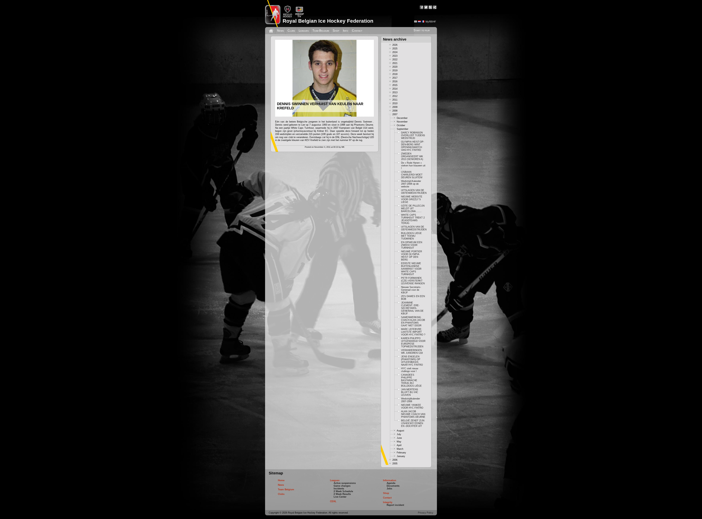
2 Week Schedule (343, 491)
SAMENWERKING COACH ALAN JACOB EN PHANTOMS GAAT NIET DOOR (413, 321)
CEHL (333, 501)
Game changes (342, 485)
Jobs (389, 488)
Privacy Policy (425, 512)
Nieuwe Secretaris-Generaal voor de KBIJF (411, 290)
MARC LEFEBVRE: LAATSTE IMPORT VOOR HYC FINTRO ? (413, 332)
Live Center (340, 496)
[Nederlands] (419, 21)
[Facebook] (421, 7)
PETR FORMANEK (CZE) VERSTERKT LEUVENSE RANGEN (413, 281)
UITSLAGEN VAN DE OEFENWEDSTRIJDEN (413, 191)
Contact (357, 30)
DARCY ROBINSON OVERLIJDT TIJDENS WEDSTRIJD (413, 135)
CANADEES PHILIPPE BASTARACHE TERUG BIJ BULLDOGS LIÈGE (411, 380)
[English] (415, 21)
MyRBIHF (431, 21)
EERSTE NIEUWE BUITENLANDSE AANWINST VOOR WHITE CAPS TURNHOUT (411, 269)
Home (281, 480)
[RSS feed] (430, 7)
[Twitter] (426, 7)
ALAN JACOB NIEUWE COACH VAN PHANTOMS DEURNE (413, 414)
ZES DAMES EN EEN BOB (413, 297)
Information (389, 480)
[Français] (423, 21)
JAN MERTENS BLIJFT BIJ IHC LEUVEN (409, 392)
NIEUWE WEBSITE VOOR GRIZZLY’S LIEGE (411, 199)
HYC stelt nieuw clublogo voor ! (409, 370)
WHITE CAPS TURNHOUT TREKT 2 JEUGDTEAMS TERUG (413, 219)
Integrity (387, 502)
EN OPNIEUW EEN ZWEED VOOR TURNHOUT (411, 245)
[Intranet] (435, 7)
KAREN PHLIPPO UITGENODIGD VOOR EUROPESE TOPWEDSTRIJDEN (413, 342)
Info (345, 30)
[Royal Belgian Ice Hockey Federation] (272, 13)
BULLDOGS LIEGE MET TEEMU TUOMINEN (411, 236)
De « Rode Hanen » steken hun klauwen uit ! (413, 165)
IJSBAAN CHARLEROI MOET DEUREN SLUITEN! (411, 175)
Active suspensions (345, 483)
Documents (393, 485)
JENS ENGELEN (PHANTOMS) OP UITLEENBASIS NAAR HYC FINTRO (412, 360)
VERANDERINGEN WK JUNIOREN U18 (412, 351)
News (280, 30)
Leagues (304, 30)
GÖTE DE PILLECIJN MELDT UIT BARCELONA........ (412, 208)
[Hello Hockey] (287, 16)
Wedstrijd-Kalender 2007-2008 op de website (411, 184)
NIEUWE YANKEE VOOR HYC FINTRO (412, 406)
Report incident (395, 505)
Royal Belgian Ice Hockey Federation (328, 21)
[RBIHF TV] (299, 16)
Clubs (291, 30)
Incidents (339, 488)
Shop (336, 30)
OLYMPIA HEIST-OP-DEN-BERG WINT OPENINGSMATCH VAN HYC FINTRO (412, 145)
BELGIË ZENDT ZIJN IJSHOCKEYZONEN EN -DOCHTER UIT (412, 423)
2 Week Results (342, 494)
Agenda (391, 483)
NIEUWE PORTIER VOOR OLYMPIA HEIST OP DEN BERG (411, 255)
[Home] (271, 30)
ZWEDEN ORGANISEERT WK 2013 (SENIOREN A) (412, 156)
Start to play (422, 30)
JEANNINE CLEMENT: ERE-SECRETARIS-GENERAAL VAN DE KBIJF (412, 308)
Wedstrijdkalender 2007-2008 (410, 400)
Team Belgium (320, 30)
